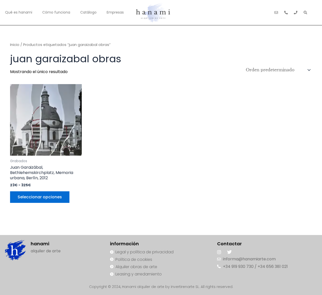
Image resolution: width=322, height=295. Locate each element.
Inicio (14, 44)
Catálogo (88, 12)
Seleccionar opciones (40, 197)
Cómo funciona (56, 12)
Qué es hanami (18, 12)
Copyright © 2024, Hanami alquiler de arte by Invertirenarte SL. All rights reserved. (161, 286)
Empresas (115, 12)
